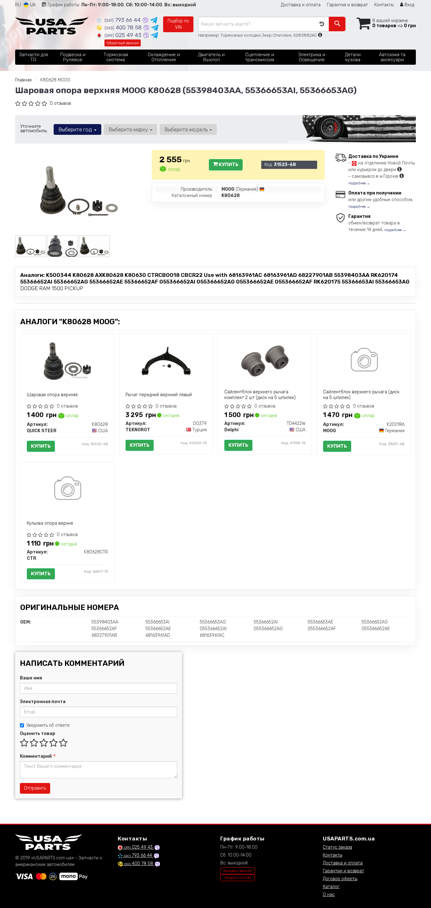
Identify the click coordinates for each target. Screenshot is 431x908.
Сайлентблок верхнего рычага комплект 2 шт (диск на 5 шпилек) (260, 394)
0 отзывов (60, 103)
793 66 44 (123, 20)
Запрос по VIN (238, 877)
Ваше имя (31, 678)
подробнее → (359, 183)
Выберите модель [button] (186, 129)
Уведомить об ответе (48, 725)
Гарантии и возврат (343, 871)
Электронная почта (43, 701)
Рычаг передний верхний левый (159, 394)
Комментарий (37, 756)
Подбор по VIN (178, 24)
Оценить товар (37, 733)
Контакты (384, 5)
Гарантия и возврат (347, 5)
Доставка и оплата (301, 5)
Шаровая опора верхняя (52, 394)
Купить (228, 164)
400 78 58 (123, 27)
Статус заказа (337, 847)
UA (32, 5)
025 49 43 (123, 35)
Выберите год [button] (75, 129)
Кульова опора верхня (50, 523)
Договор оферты (340, 878)
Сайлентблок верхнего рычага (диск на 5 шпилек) (361, 394)
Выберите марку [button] (129, 129)
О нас (329, 894)
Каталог (331, 886)
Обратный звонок (122, 43)
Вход (408, 5)
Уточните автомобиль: (34, 128)
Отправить (35, 788)
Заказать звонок (237, 871)
